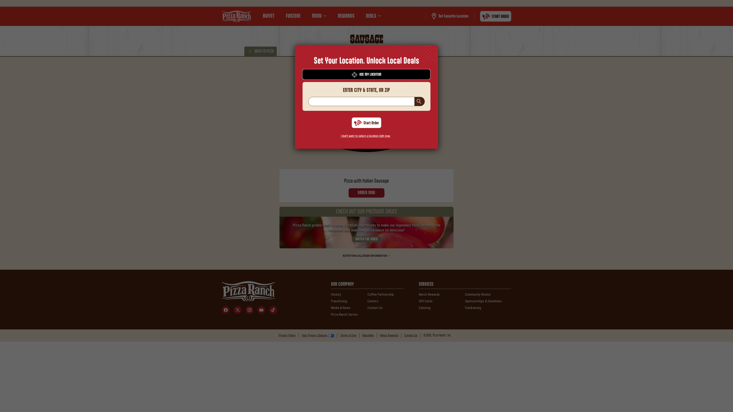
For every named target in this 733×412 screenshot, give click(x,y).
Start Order (371, 123)
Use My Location (370, 74)
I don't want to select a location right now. (365, 136)
